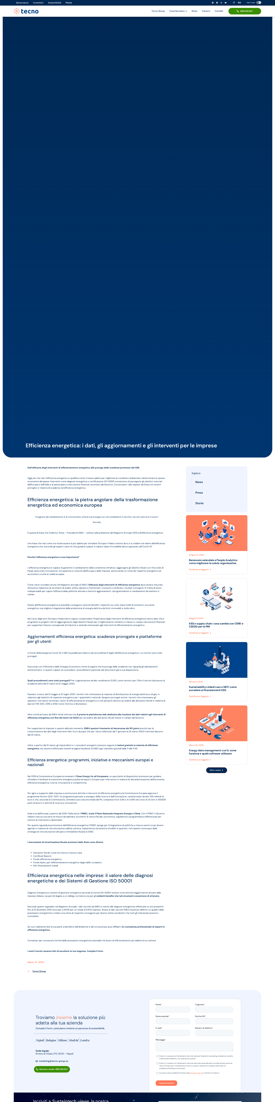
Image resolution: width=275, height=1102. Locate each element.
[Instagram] (221, 2)
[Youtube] (225, 2)
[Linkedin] (212, 2)
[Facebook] (217, 2)
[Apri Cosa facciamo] (186, 11)
